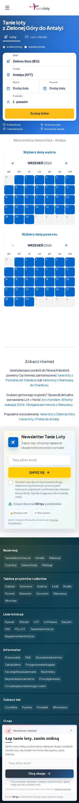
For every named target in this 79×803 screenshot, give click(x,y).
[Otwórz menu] (7, 8)
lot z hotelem (51, 400)
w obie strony (14, 46)
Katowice (26, 586)
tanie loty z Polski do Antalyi (39, 419)
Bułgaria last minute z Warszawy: (50, 405)
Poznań (10, 593)
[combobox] (43, 61)
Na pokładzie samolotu (19, 679)
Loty (13, 37)
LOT (36, 622)
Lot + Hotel (38, 37)
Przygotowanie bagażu (40, 664)
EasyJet (67, 622)
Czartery (10, 565)
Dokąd (16, 69)
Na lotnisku (48, 671)
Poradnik (42, 707)
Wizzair (24, 622)
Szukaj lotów (39, 113)
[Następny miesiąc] (66, 163)
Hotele (39, 558)
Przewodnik (12, 657)
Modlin (67, 586)
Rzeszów (25, 593)
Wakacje (55, 558)
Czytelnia (11, 707)
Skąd (15, 55)
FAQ (28, 657)
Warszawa (60, 593)
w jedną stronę (36, 46)
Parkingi (47, 565)
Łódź (55, 586)
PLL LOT (20, 629)
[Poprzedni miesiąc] (13, 163)
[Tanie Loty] (40, 7)
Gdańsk (10, 586)
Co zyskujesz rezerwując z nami (25, 686)
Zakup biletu (13, 664)
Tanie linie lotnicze (41, 629)
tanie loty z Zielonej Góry (57, 414)
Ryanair (9, 622)
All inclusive (60, 707)
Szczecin (42, 593)
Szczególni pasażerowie (20, 671)
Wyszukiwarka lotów (49, 657)
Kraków (42, 586)
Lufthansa (50, 622)
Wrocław (11, 600)
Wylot (16, 82)
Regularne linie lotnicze (19, 636)
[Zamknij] (71, 730)
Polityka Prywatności (63, 789)
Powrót (53, 82)
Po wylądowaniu (49, 679)
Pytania (27, 707)
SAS (7, 629)
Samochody (29, 565)
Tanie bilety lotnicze (17, 558)
